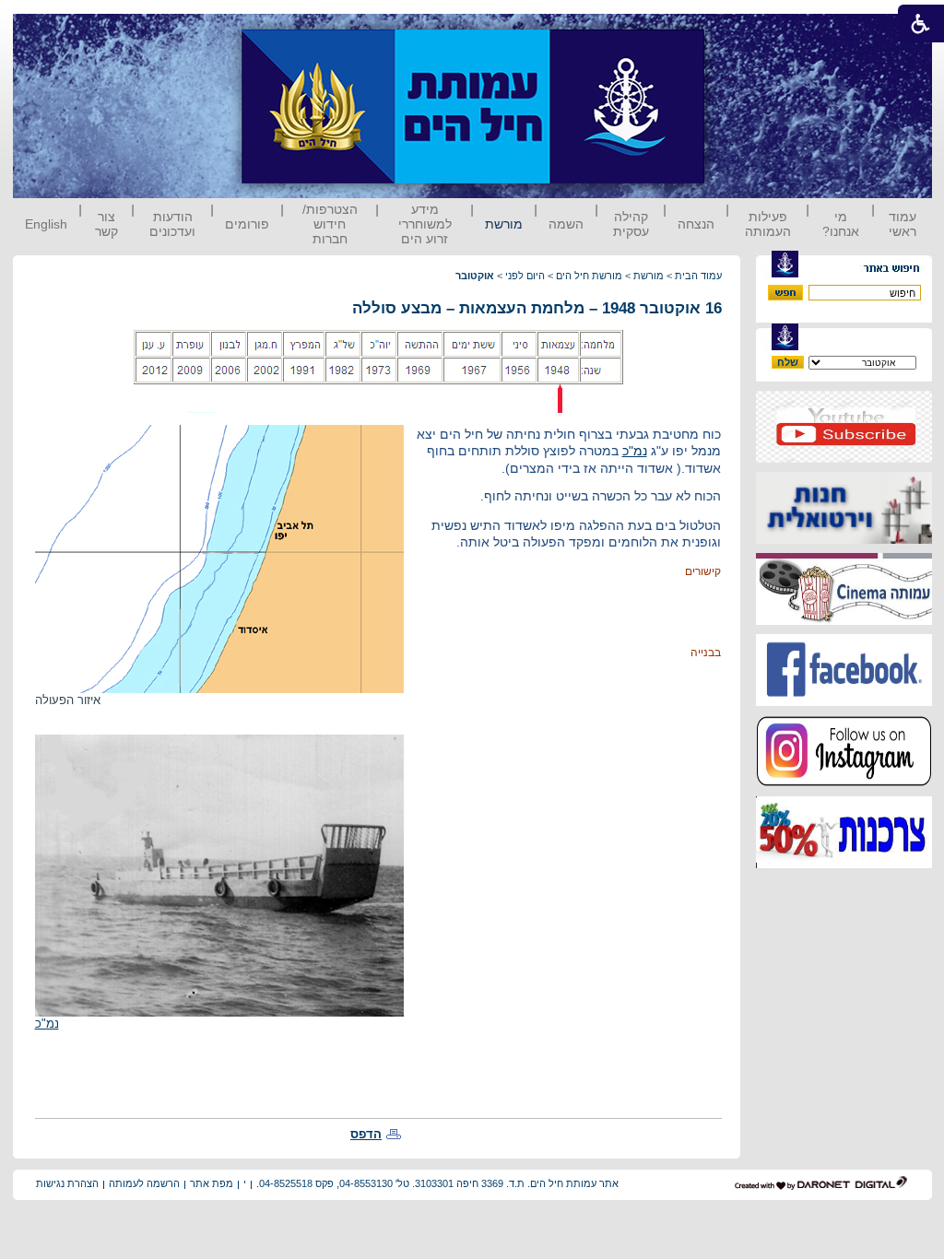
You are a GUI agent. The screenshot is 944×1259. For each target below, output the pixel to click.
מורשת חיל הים (589, 275)
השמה (566, 224)
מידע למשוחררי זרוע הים (425, 224)
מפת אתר (211, 1183)
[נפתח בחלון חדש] (844, 458)
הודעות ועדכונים (172, 224)
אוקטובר (474, 275)
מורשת (504, 224)
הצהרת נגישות (67, 1183)
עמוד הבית (698, 275)
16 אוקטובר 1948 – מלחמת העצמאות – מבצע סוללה (537, 308)
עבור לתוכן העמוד (738, 32)
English (46, 224)
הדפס (366, 1134)
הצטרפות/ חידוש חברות (330, 224)
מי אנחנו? (840, 224)
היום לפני (525, 275)
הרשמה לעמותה (144, 1183)
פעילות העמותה (768, 224)
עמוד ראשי (902, 224)
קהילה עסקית (631, 224)
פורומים (247, 224)
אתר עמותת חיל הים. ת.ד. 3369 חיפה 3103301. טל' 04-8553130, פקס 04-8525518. (437, 1183)
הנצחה (696, 224)
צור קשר (106, 224)
